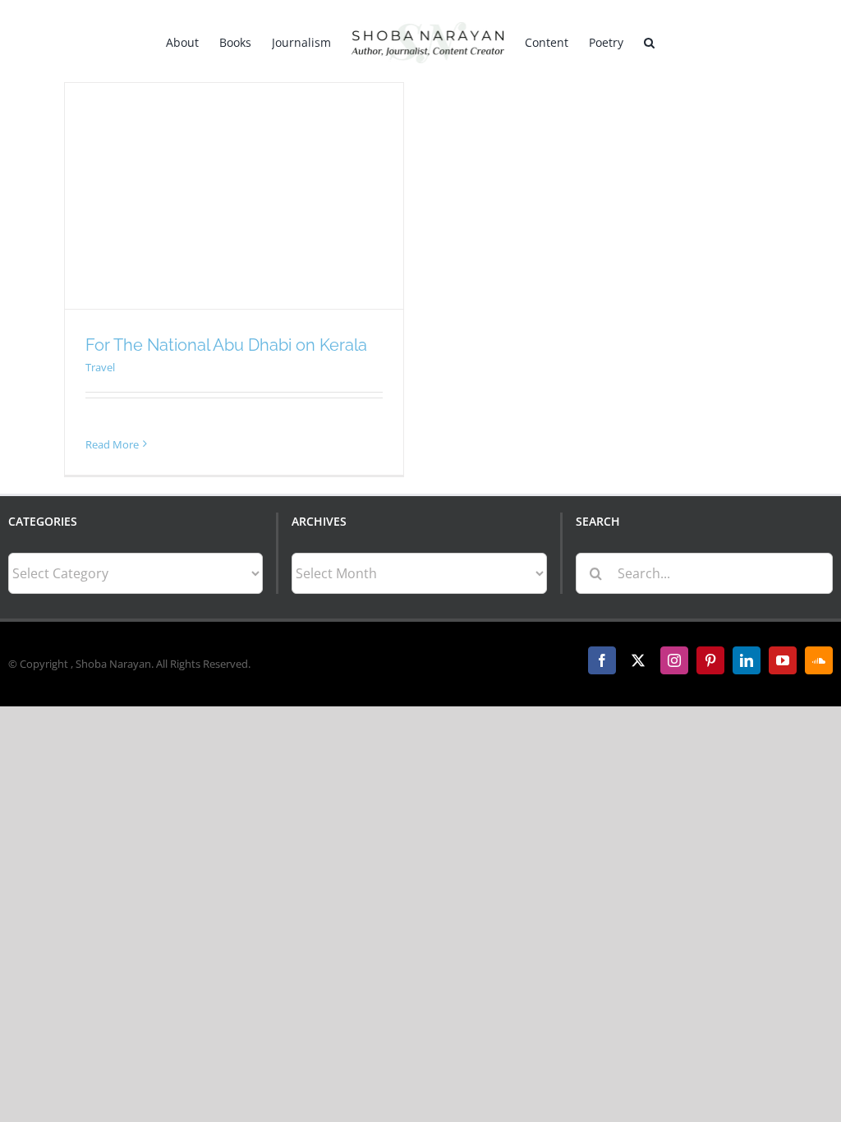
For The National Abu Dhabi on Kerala (226, 345)
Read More (112, 444)
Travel (100, 367)
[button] (649, 41)
